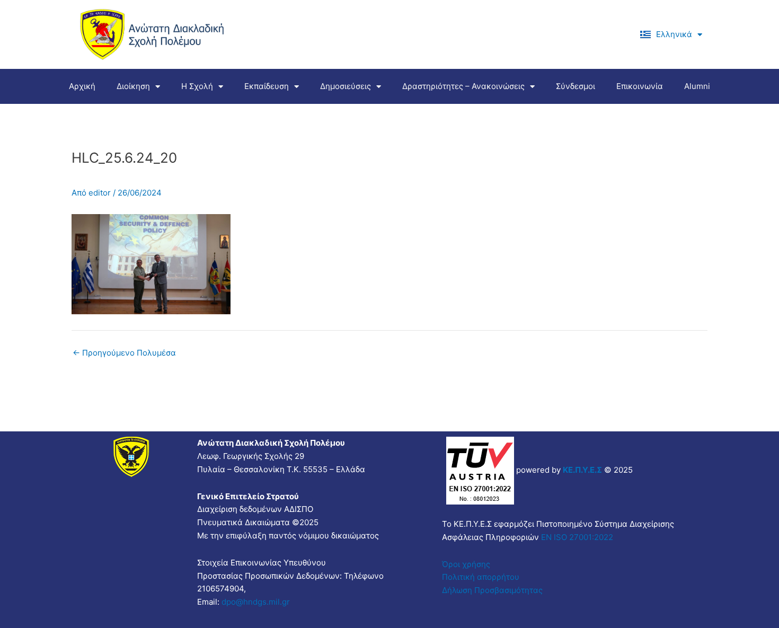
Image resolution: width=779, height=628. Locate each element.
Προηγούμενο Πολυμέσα (124, 353)
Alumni (697, 86)
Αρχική (82, 86)
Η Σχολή (197, 86)
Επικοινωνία (639, 86)
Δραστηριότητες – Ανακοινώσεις (463, 86)
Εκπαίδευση (266, 86)
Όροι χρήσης (466, 564)
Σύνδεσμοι (575, 86)
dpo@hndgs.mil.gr (256, 602)
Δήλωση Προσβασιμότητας (492, 590)
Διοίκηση (133, 86)
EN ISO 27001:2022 (576, 537)
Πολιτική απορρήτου (480, 577)
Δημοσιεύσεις (345, 86)
